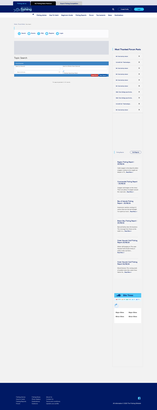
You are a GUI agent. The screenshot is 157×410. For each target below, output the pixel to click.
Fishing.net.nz (21, 3)
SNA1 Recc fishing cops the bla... (124, 92)
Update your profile (52, 403)
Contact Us (49, 399)
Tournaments (100, 15)
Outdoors (35, 403)
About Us (49, 397)
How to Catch (20, 399)
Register (51, 33)
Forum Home (21, 24)
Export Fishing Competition (69, 3)
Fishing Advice (42, 15)
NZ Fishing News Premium (43, 3)
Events (33, 33)
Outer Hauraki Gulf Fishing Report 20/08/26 (127, 241)
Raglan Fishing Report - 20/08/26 (125, 163)
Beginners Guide (67, 15)
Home (15, 24)
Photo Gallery (36, 399)
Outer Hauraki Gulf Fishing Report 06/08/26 (127, 263)
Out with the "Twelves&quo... (123, 62)
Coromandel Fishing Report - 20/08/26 (127, 182)
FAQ (42, 33)
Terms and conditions (53, 401)
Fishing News (36, 397)
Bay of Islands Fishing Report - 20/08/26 (125, 202)
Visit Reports (135, 152)
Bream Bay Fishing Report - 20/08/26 (127, 222)
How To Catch (54, 15)
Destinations (119, 15)
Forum (91, 15)
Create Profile (125, 9)
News (110, 15)
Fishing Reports (81, 15)
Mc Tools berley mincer (122, 56)
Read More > (129, 172)
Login (139, 9)
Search (23, 33)
